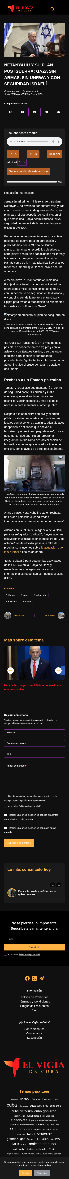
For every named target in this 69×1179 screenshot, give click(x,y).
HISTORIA (42, 1139)
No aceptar (42, 1173)
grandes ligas (16, 1139)
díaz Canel (55, 1125)
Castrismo (47, 1099)
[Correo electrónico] (59, 112)
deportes (33, 1120)
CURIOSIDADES (19, 1120)
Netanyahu (40, 595)
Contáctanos (34, 1033)
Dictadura (14, 1124)
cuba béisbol (23, 1106)
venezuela (41, 1153)
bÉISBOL (25, 1099)
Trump (24, 1154)
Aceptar (25, 1173)
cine (56, 1099)
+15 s (33, 154)
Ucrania (31, 1154)
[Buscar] (52, 9)
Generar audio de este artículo (28, 171)
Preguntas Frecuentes (34, 1006)
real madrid (41, 1149)
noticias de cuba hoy (23, 1149)
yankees (57, 1154)
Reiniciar (54, 154)
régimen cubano (13, 1154)
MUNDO (24, 1145)
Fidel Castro (21, 1135)
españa (38, 1129)
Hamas (10, 595)
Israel (24, 595)
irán (51, 1139)
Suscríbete (34, 947)
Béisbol (36, 1099)
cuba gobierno (45, 1111)
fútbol (31, 1134)
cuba (12, 1105)
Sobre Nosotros (34, 1029)
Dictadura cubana (27, 1125)
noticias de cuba (42, 1144)
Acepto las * (24, 806)
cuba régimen (48, 1116)
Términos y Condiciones (34, 1001)
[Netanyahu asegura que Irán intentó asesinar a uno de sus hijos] (34, 663)
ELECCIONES (25, 1129)
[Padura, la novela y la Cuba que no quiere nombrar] (11, 892)
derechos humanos (48, 1120)
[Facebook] (10, 112)
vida (50, 1153)
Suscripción (34, 1037)
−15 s (13, 154)
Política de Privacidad (34, 997)
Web (9, 754)
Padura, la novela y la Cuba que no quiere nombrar (37, 893)
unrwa (27, 601)
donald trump (42, 1124)
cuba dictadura (22, 1111)
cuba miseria (19, 1116)
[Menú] (59, 9)
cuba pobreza (33, 1115)
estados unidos (51, 1129)
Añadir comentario (17, 765)
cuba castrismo (39, 1105)
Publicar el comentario (19, 842)
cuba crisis (55, 1105)
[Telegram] (41, 978)
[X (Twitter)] (22, 112)
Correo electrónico (17, 743)
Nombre (12, 732)
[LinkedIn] (35, 112)
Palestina (11, 601)
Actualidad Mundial (18, 94)
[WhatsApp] (47, 112)
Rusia (52, 1149)
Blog (34, 1010)
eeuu (13, 1129)
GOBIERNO (44, 1134)
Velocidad (12, 162)
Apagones (14, 1099)
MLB (15, 1144)
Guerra (30, 1139)
